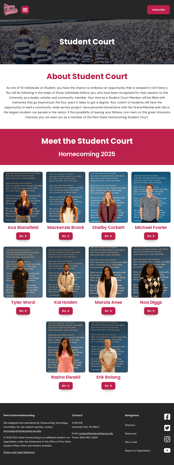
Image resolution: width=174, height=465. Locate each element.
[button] (25, 10)
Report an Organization (137, 450)
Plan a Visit (131, 442)
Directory (130, 425)
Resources (130, 433)
